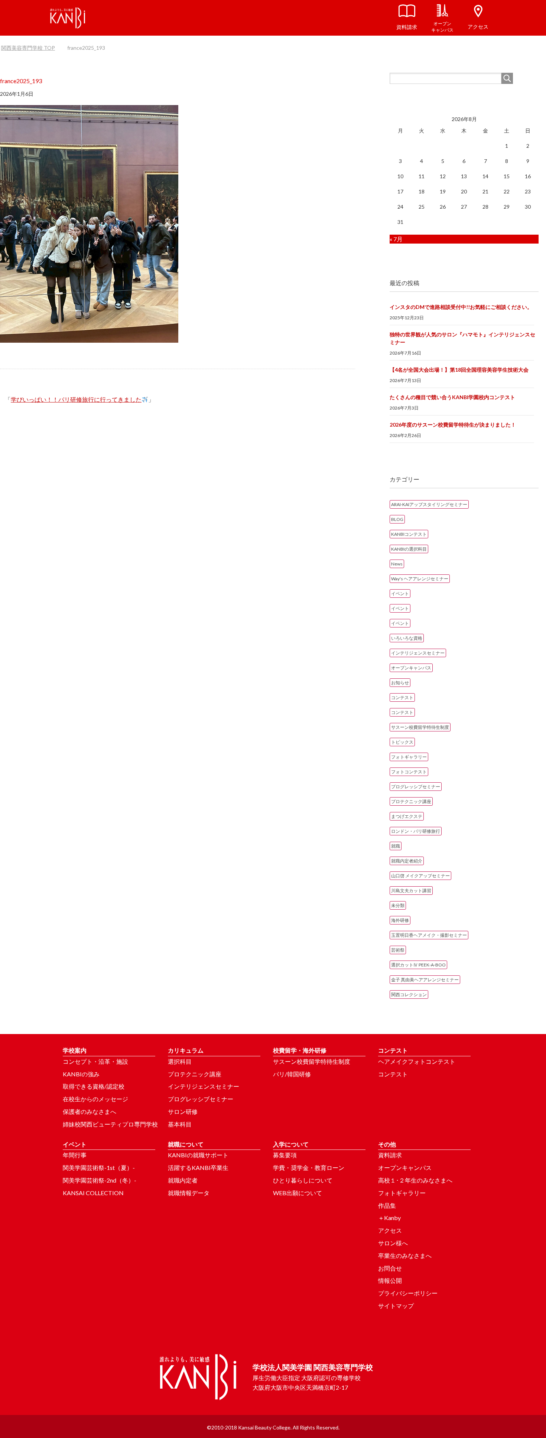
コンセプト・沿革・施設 (95, 1061)
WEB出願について (297, 1192)
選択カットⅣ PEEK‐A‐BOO (418, 965)
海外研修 (400, 920)
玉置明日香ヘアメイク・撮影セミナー (429, 935)
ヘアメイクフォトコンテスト (416, 1061)
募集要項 (285, 1154)
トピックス (402, 742)
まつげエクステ (406, 816)
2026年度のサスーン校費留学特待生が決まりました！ (453, 424)
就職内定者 (183, 1180)
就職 (395, 846)
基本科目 (180, 1124)
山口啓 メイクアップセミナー (420, 875)
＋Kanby (389, 1217)
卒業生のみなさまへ (405, 1255)
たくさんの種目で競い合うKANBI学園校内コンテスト (452, 397)
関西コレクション (409, 994)
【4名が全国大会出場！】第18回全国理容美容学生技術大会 (459, 369)
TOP (32, 48)
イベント (400, 593)
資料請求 (390, 1154)
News (397, 564)
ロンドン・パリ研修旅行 (415, 831)
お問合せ (390, 1268)
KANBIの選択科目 (409, 549)
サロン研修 (183, 1111)
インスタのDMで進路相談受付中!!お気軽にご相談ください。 (461, 307)
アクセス (390, 1230)
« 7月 (396, 238)
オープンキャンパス (411, 668)
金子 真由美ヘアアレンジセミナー (425, 979)
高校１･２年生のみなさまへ (415, 1180)
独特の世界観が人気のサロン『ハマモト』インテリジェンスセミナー (462, 338)
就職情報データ (188, 1192)
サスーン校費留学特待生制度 (420, 727)
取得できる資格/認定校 (93, 1086)
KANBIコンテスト (409, 534)
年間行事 (75, 1154)
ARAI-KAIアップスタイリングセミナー (429, 504)
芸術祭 (397, 950)
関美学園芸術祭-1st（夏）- (99, 1167)
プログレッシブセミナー (415, 786)
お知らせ (400, 682)
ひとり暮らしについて (302, 1180)
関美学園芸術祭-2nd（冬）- (99, 1180)
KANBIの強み (81, 1073)
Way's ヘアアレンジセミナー (419, 578)
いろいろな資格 (406, 638)
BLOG (397, 519)
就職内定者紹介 (406, 861)
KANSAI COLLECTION (93, 1192)
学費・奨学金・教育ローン (308, 1167)
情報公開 (390, 1280)
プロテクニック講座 (411, 801)
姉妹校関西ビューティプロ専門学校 (110, 1124)
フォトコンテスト (409, 772)
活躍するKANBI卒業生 (198, 1167)
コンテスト (402, 697)
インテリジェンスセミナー (418, 653)
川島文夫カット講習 (411, 890)
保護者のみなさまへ (89, 1111)
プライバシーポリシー (408, 1293)
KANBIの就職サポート (198, 1154)
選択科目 (180, 1061)
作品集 (387, 1205)
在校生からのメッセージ (95, 1098)
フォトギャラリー (409, 757)
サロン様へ (393, 1242)
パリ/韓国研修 (292, 1073)
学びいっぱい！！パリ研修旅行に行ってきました (76, 399)
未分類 (397, 905)
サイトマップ (396, 1305)
